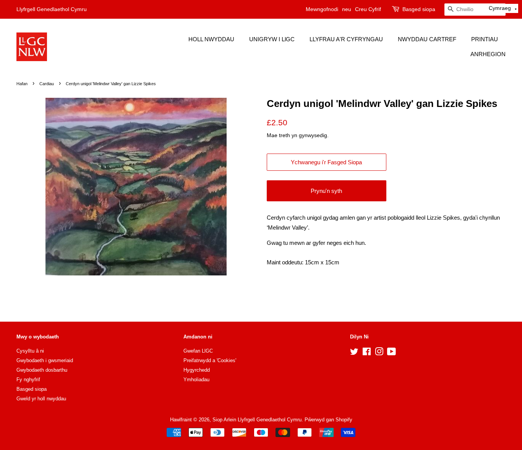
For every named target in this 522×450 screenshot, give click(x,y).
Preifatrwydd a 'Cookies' (209, 360)
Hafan (22, 83)
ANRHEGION (488, 54)
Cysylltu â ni (30, 351)
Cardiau (46, 83)
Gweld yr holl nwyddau (41, 398)
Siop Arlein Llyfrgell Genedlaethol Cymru (257, 419)
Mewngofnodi (322, 9)
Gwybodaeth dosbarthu (41, 370)
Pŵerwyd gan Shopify (328, 419)
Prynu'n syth (326, 191)
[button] (503, 8)
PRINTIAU (484, 39)
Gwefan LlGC (198, 351)
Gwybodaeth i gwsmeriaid (44, 360)
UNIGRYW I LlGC (272, 39)
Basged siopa (418, 9)
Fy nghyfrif (28, 379)
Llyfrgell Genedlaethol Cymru (51, 9)
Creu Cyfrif (368, 9)
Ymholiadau (196, 379)
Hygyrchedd (196, 370)
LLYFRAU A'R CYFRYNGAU (346, 39)
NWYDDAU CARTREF (427, 39)
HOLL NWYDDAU (211, 39)
